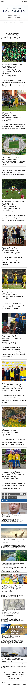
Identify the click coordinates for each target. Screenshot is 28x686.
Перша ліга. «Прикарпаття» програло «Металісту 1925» (12, 295)
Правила (25, 684)
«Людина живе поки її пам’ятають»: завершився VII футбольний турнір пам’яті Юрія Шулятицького (12, 70)
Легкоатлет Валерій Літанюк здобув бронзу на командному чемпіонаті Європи (13, 475)
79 (18, 494)
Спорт (20, 27)
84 (9, 497)
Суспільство (13, 23)
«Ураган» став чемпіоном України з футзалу (11, 432)
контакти (25, 3)
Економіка (7, 25)
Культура (14, 25)
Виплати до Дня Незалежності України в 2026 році (11, 636)
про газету (24, 1)
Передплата (17, 17)
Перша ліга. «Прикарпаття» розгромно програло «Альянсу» (11, 116)
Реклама (10, 17)
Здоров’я (21, 25)
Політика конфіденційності (14, 684)
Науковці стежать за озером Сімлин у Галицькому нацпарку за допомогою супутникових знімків (13, 563)
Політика (21, 23)
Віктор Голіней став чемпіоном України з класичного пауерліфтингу (11, 339)
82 (3, 497)
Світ (15, 27)
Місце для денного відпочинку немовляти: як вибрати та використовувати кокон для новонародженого (11, 613)
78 (15, 494)
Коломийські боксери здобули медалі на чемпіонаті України (11, 250)
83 (6, 497)
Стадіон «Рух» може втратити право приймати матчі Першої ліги (13, 160)
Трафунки (8, 27)
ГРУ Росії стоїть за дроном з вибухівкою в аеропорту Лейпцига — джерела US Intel (13, 659)
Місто (5, 23)
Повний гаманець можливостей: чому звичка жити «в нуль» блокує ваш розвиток (13, 540)
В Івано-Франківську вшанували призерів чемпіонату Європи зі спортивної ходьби (12, 387)
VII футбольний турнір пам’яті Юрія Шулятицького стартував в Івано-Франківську (13, 206)
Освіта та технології (14, 29)
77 (12, 494)
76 (9, 494)
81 (24, 494)
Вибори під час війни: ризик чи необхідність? (11, 515)
